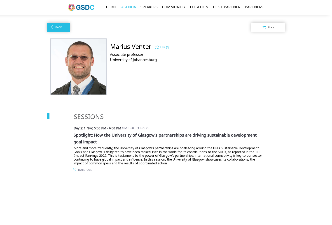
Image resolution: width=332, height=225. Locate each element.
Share (270, 27)
